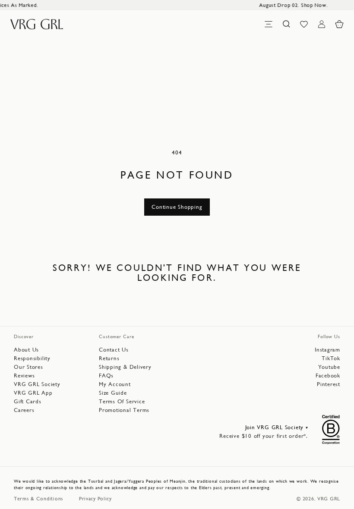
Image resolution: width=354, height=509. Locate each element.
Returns (109, 358)
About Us (26, 349)
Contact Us (114, 349)
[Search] (286, 24)
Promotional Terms (124, 410)
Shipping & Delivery (125, 367)
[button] (339, 24)
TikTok (331, 358)
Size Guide (113, 393)
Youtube (329, 367)
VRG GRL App (33, 393)
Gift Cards (27, 401)
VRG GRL (328, 499)
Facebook (328, 375)
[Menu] (268, 24)
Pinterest (328, 384)
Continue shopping (177, 207)
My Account (115, 384)
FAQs (106, 375)
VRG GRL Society (37, 384)
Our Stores (28, 367)
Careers (24, 410)
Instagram (327, 349)
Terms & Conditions (38, 499)
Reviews (24, 375)
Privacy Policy (95, 499)
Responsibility (32, 358)
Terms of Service (122, 401)
